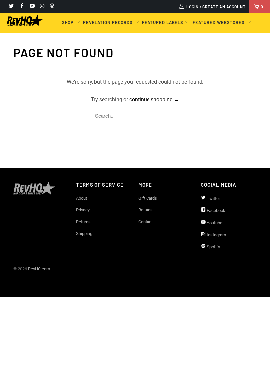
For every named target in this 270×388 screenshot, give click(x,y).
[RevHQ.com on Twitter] (11, 6)
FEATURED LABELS (162, 22)
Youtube (214, 222)
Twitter (213, 198)
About (81, 198)
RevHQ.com (39, 268)
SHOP (68, 22)
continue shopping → (154, 99)
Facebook (215, 210)
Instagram (216, 234)
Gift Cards (147, 198)
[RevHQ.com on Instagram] (42, 6)
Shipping (84, 233)
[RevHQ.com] (25, 20)
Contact (145, 221)
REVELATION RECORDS (108, 22)
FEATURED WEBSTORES (219, 22)
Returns (83, 221)
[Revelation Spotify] (51, 6)
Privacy (83, 209)
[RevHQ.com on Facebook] (21, 6)
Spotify (213, 246)
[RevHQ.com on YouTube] (32, 6)
